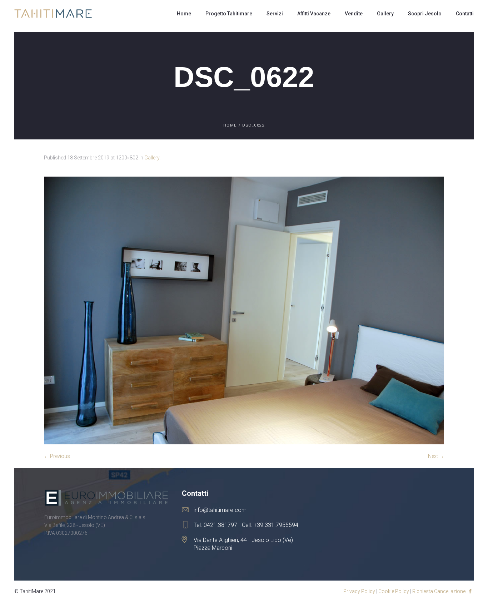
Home (230, 125)
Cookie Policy (393, 591)
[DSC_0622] (244, 310)
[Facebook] (470, 591)
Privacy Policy (359, 591)
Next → (436, 456)
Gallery (151, 158)
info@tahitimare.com (220, 510)
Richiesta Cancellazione (438, 591)
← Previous (57, 456)
